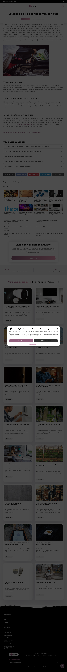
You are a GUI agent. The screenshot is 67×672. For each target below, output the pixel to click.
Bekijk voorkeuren (46, 340)
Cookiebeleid (32, 344)
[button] (57, 329)
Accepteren (21, 340)
